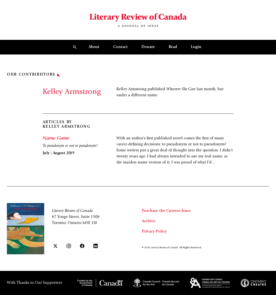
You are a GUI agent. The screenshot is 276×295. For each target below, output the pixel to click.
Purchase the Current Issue (166, 211)
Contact (120, 47)
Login (196, 47)
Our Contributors (31, 75)
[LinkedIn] (95, 245)
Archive (148, 221)
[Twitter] (55, 245)
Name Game (56, 138)
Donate (148, 47)
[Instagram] (68, 245)
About (94, 47)
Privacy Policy (154, 232)
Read (173, 47)
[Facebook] (82, 245)
